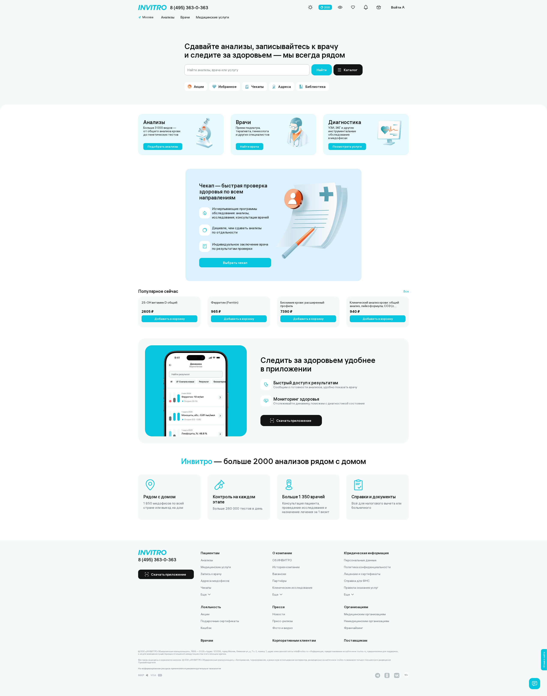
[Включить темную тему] (310, 7)
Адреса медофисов (215, 581)
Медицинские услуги (212, 17)
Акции (205, 614)
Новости (278, 614)
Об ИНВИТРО (282, 560)
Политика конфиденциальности (367, 567)
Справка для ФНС (357, 581)
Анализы (167, 17)
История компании (286, 567)
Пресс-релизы (282, 621)
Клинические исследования (292, 588)
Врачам (207, 640)
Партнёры (279, 581)
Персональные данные (360, 560)
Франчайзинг (353, 628)
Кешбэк (206, 628)
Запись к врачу (211, 574)
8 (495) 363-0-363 (189, 7)
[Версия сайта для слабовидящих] (340, 7)
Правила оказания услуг (361, 588)
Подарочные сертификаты (220, 621)
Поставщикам (355, 640)
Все (406, 291)
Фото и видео (282, 628)
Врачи (185, 17)
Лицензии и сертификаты (362, 574)
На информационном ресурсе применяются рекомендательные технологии (179, 668)
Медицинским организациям (365, 614)
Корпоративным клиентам (294, 640)
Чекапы (206, 588)
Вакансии (279, 574)
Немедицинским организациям (366, 621)
